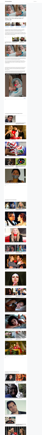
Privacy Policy (35, 1)
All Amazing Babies (8, 1)
